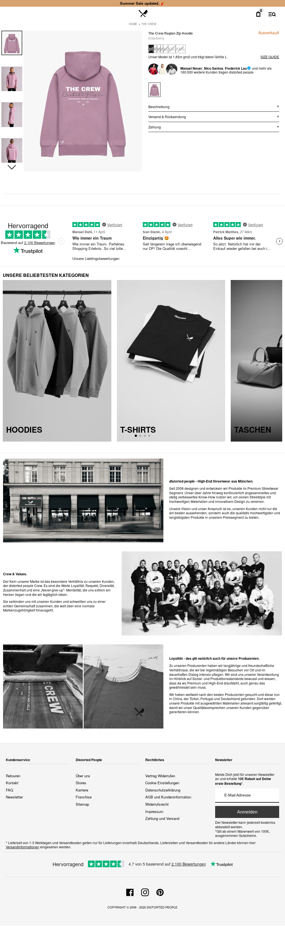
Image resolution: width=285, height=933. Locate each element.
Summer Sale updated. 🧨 (142, 3)
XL (165, 49)
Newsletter (14, 797)
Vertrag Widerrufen (160, 775)
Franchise (84, 797)
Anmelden (247, 812)
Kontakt (12, 782)
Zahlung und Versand (162, 818)
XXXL (180, 49)
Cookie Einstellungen (162, 782)
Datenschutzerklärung (162, 790)
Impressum (154, 811)
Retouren (13, 775)
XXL (171, 49)
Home (133, 24)
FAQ (9, 790)
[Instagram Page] (145, 891)
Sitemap (82, 804)
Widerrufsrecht (157, 804)
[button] (11, 167)
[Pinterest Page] (160, 891)
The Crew (148, 24)
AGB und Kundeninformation (168, 797)
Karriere (82, 790)
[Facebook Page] (130, 891)
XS (151, 49)
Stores (81, 782)
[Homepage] (143, 13)
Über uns (83, 775)
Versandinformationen (22, 846)
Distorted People (162, 907)
